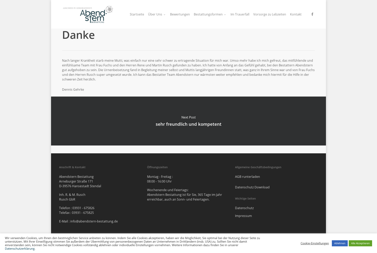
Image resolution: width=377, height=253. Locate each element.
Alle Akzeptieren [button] (360, 243)
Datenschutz (244, 208)
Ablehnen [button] (339, 243)
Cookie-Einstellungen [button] (315, 243)
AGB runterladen (247, 176)
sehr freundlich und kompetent (188, 121)
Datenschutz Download (252, 187)
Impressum (243, 216)
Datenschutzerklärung (20, 248)
